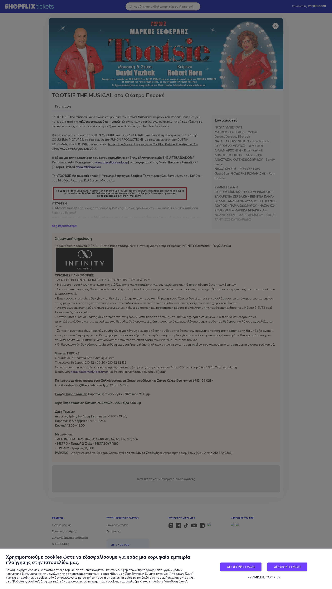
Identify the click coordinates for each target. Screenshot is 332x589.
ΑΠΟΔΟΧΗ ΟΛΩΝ (287, 567)
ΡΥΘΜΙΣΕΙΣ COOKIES (263, 577)
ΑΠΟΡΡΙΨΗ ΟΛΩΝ (241, 567)
